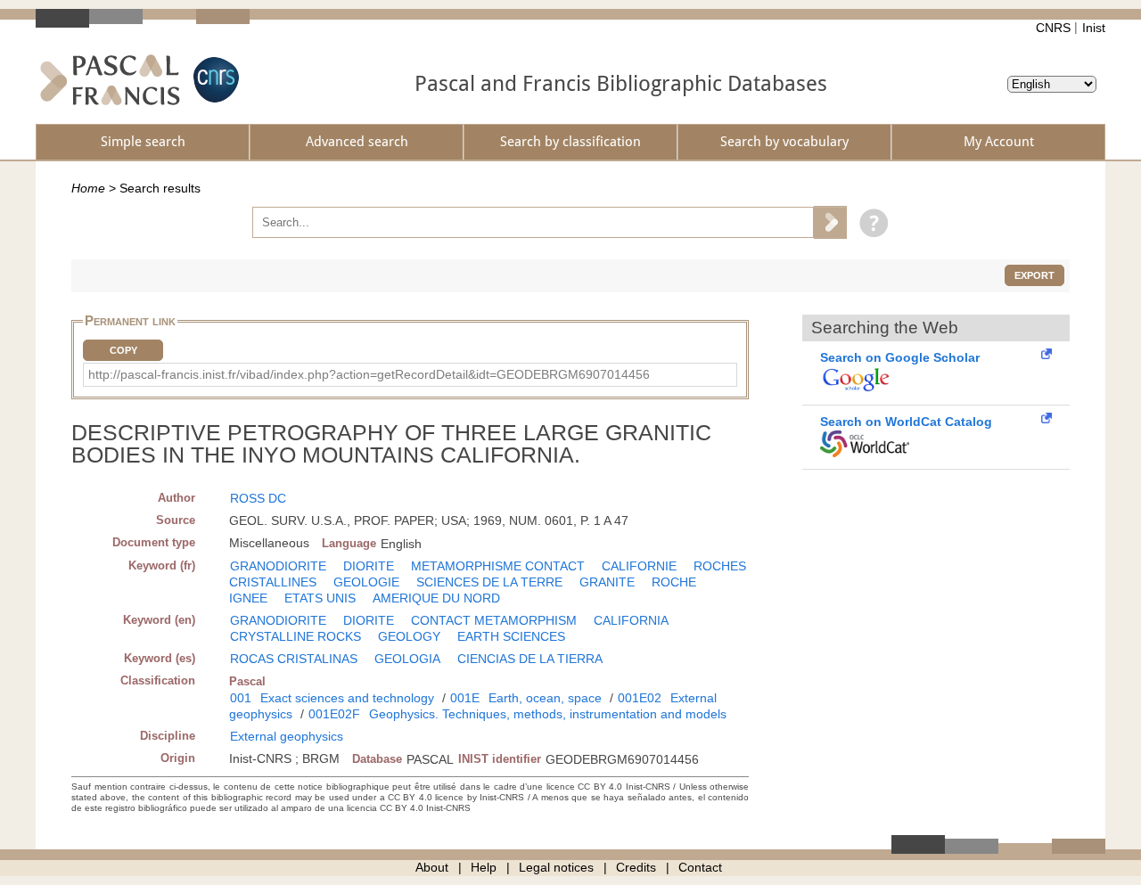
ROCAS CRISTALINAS (293, 658)
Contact (700, 867)
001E (465, 698)
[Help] (869, 222)
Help (484, 867)
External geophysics (286, 736)
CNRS (1053, 27)
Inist (1093, 27)
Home (88, 188)
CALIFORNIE (639, 566)
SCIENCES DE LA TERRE (489, 582)
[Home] (110, 79)
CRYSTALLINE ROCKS (295, 636)
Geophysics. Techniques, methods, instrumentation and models (547, 714)
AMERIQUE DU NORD (436, 598)
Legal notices (556, 867)
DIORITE (368, 566)
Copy (123, 350)
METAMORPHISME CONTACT (498, 566)
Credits (636, 867)
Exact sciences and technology (347, 698)
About (431, 867)
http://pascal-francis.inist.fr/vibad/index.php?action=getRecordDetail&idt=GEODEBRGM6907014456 (369, 374)
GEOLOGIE (366, 582)
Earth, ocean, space (545, 698)
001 (240, 698)
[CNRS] (214, 79)
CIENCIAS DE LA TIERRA (530, 658)
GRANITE (607, 582)
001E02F (334, 714)
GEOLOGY (409, 636)
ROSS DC (258, 498)
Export (1034, 275)
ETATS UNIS (320, 598)
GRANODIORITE (278, 566)
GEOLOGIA (407, 658)
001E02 (639, 698)
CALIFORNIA (631, 620)
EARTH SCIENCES (511, 636)
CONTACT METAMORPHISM (494, 620)
